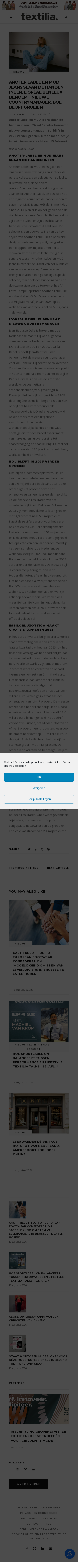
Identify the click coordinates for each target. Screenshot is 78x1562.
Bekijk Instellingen (39, 799)
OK (39, 777)
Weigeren (39, 788)
